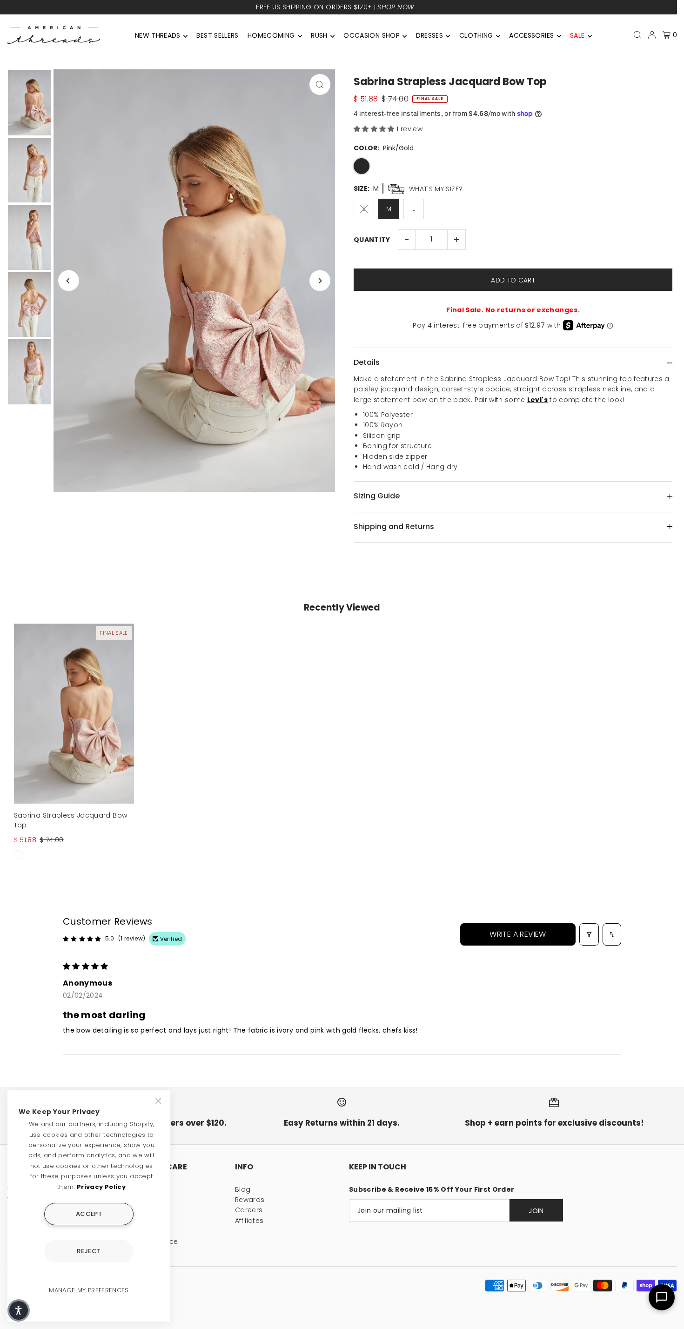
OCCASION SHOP (371, 35)
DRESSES (429, 35)
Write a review (518, 934)
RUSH (319, 35)
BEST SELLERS (217, 35)
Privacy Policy (101, 1186)
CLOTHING (476, 35)
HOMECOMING (271, 35)
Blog (242, 1189)
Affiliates (249, 1220)
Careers (248, 1210)
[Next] (319, 280)
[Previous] (68, 280)
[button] (375, 129)
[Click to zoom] (319, 84)
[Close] (159, 1101)
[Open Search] (637, 35)
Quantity (372, 239)
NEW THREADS (158, 35)
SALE (577, 35)
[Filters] (589, 934)
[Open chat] (662, 1297)
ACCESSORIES (531, 35)
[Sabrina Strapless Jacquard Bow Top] (74, 714)
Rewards (249, 1199)
